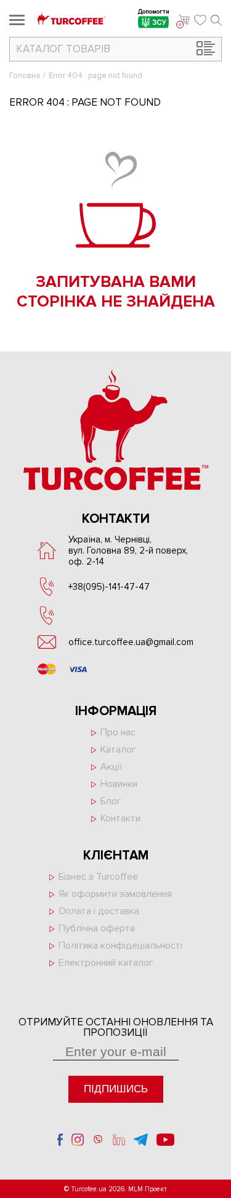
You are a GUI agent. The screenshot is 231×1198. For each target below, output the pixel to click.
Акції (111, 767)
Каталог (118, 749)
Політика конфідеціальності (120, 945)
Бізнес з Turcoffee (98, 877)
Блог (110, 801)
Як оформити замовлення (115, 894)
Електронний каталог (106, 963)
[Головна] (71, 20)
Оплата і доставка (99, 911)
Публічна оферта (97, 928)
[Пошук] (216, 20)
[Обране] (200, 20)
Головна (24, 75)
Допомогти (153, 12)
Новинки (118, 784)
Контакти (120, 818)
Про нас (118, 732)
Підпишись (116, 1089)
